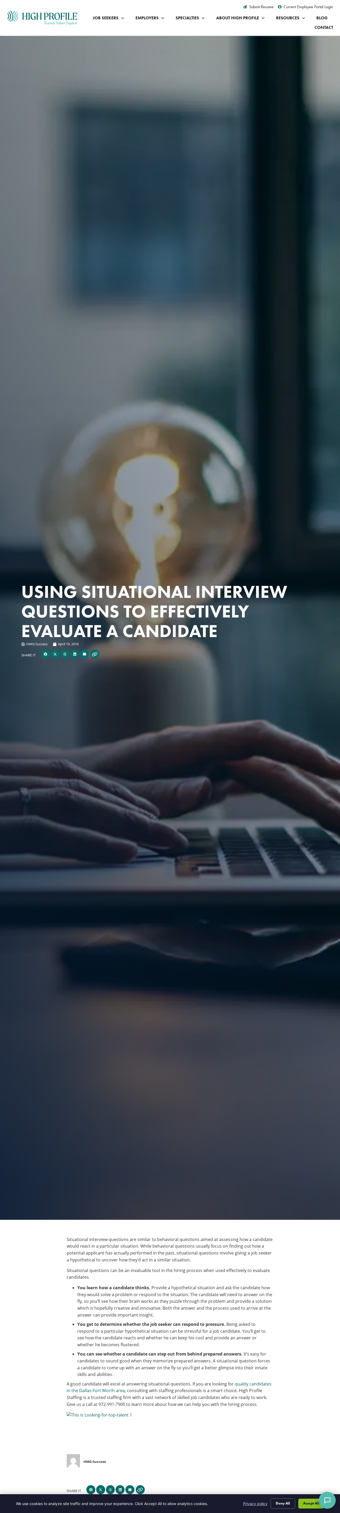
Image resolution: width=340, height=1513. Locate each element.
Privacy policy (255, 1503)
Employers (147, 17)
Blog (322, 17)
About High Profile (237, 17)
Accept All (311, 1503)
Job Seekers (105, 17)
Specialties (187, 17)
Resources (287, 17)
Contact (323, 27)
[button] (45, 654)
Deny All (283, 1503)
